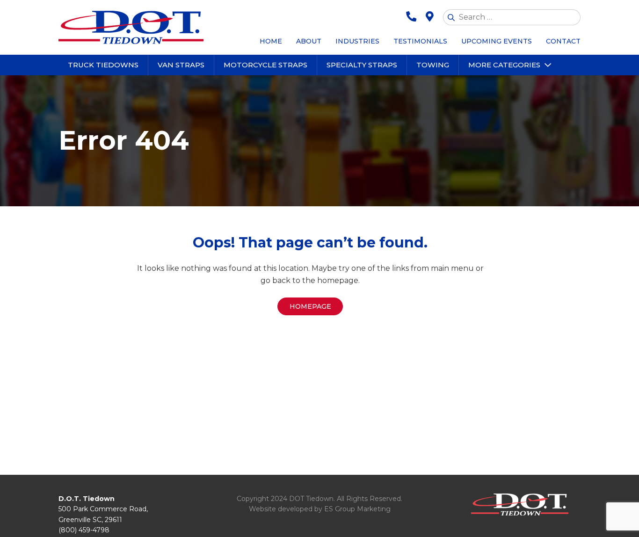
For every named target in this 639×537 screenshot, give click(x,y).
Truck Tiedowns (103, 64)
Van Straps (181, 64)
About (308, 41)
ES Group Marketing (357, 509)
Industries (357, 41)
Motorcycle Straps (265, 64)
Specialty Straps (362, 64)
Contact (563, 41)
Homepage (310, 306)
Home (271, 41)
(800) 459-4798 (83, 530)
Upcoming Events (496, 41)
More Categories (504, 64)
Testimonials (420, 41)
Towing (432, 64)
